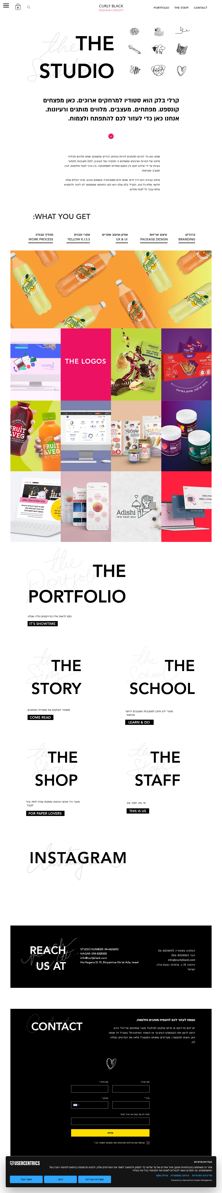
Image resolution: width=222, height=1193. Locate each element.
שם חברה (145, 1082)
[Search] (28, 7)
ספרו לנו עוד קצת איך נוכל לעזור (135, 1114)
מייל (147, 1098)
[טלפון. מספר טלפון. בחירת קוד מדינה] (76, 1105)
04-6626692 (166, 951)
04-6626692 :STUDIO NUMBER (99, 949)
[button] (6, 6)
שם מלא (103, 1082)
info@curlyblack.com (181, 960)
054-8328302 (180, 955)
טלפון (105, 1098)
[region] (110, 292)
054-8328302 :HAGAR (93, 953)
